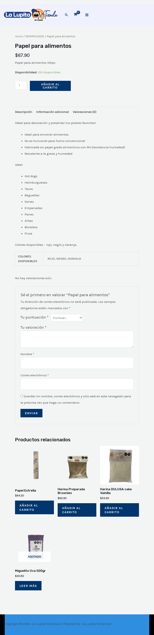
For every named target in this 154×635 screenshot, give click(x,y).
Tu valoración (33, 327)
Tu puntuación (34, 317)
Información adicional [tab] (52, 112)
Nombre (27, 354)
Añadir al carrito (50, 85)
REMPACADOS (35, 36)
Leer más (28, 586)
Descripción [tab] (23, 112)
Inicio (19, 36)
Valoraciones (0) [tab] (84, 112)
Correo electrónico (34, 375)
